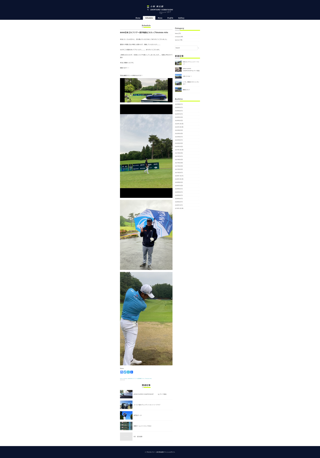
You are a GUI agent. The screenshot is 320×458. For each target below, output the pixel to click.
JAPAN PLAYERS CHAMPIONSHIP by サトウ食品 (150, 394)
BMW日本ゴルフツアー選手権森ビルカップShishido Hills (140, 378)
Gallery (181, 18)
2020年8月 (178, 182)
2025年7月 (178, 107)
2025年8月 (178, 104)
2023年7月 (178, 114)
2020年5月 (178, 192)
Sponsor (177, 40)
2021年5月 (178, 163)
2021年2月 (178, 172)
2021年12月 (178, 150)
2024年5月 (178, 110)
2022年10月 (178, 127)
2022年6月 (178, 130)
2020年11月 (178, 176)
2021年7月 (178, 156)
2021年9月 (178, 153)
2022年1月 (178, 146)
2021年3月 (178, 169)
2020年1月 (178, 205)
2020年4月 (178, 195)
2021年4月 (178, 166)
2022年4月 (178, 137)
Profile (170, 18)
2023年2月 (178, 120)
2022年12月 (178, 123)
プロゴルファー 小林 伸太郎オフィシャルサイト (160, 452)
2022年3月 (178, 140)
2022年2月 (178, 143)
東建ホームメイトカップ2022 (142, 426)
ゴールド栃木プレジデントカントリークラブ (147, 405)
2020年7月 (178, 185)
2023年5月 (178, 117)
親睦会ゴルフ (186, 89)
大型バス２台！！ (187, 76)
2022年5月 (178, 133)
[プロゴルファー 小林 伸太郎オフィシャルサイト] (160, 9)
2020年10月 (178, 179)
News (160, 18)
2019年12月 (178, 208)
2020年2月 (178, 202)
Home (138, 18)
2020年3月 (178, 198)
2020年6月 (178, 189)
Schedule (149, 18)
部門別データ (138, 415)
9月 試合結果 (138, 436)
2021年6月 (178, 159)
